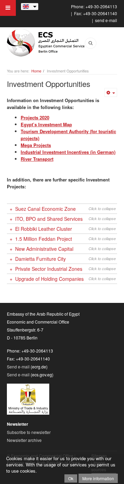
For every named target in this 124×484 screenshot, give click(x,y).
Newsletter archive (24, 440)
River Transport (37, 159)
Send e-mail (18, 366)
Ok (70, 478)
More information (98, 478)
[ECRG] (46, 43)
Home (36, 70)
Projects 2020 (35, 117)
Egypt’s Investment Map (46, 124)
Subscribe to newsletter (29, 432)
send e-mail (106, 20)
